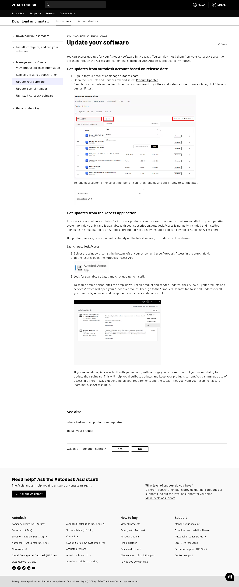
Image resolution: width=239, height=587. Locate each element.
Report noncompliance (53, 581)
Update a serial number (31, 89)
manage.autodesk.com (123, 76)
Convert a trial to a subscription (37, 75)
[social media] (24, 568)
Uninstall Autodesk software (35, 96)
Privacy (15, 581)
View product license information (38, 68)
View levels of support (160, 498)
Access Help (102, 385)
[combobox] (75, 4)
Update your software (30, 82)
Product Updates (147, 80)
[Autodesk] (24, 4)
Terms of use (73, 581)
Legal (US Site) (88, 581)
